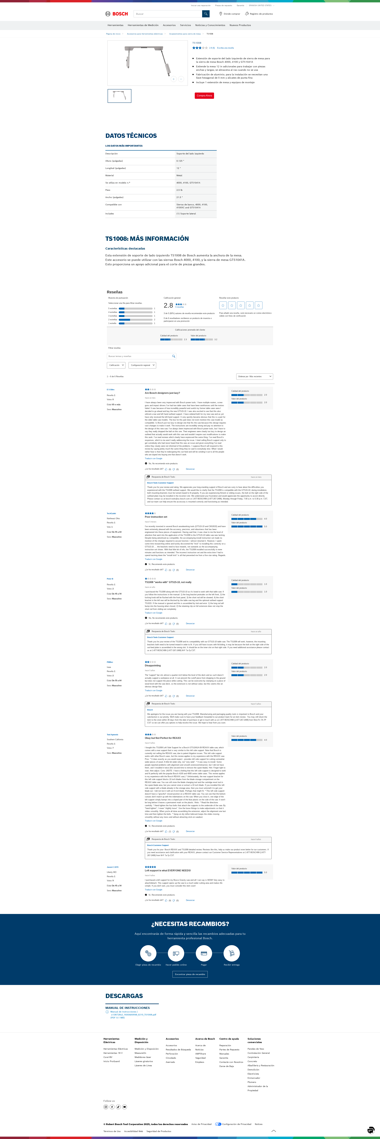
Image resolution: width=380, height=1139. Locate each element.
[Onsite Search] (206, 13)
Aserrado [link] (170, 1062)
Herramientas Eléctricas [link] (111, 1040)
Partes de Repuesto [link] (229, 1049)
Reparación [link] (225, 1045)
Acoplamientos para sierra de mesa (185, 34)
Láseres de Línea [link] (143, 1065)
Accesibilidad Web (133, 1131)
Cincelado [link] (171, 1058)
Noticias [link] (199, 1049)
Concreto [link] (252, 1061)
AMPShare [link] (200, 1053)
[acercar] (174, 79)
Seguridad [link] (200, 1058)
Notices (258, 1124)
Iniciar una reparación (200, 5)
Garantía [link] (223, 1058)
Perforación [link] (172, 1053)
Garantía (240, 5)
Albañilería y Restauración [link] (261, 1065)
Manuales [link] (224, 1053)
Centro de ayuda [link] (229, 1038)
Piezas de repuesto (223, 5)
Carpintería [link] (253, 1057)
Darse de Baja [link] (226, 1066)
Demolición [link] (253, 1069)
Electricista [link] (253, 1073)
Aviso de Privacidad (201, 1124)
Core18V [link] (107, 1057)
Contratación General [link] (259, 1053)
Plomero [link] (252, 1082)
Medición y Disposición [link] (141, 1040)
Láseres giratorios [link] (144, 1061)
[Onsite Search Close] (199, 14)
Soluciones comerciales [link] (255, 1040)
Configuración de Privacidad (236, 1124)
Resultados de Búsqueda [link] (178, 1049)
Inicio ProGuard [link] (111, 1061)
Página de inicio (113, 34)
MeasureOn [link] (140, 1053)
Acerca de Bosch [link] (205, 1038)
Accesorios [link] (172, 1038)
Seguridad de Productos (159, 1131)
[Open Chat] (371, 1130)
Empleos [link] (199, 1062)
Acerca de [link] (200, 1045)
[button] (204, 96)
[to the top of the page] (375, 1121)
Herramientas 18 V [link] (112, 1053)
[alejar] (181, 79)
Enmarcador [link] (254, 1078)
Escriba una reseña (225, 48)
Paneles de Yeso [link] (256, 1048)
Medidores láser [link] (143, 1057)
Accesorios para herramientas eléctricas (145, 34)
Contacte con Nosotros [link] (231, 1062)
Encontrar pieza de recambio (190, 974)
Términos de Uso (112, 1131)
